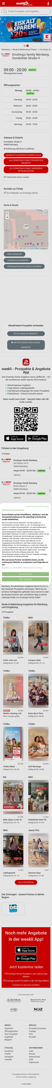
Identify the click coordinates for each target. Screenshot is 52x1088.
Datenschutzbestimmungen (37, 506)
